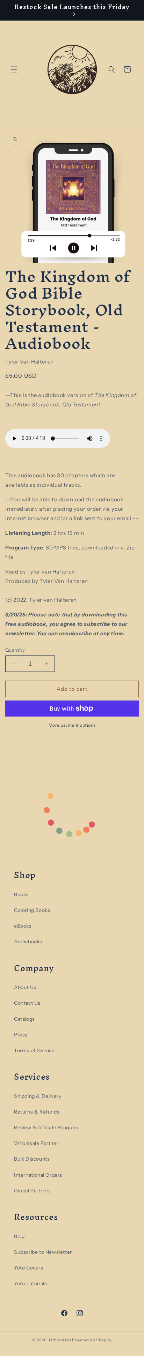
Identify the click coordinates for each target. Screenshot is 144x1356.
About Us (25, 987)
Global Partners (32, 1191)
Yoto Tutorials (30, 1283)
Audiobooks (28, 941)
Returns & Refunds (36, 1112)
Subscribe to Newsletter (43, 1252)
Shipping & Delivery (37, 1096)
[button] (14, 69)
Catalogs (24, 1019)
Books (21, 894)
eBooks (23, 926)
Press (21, 1035)
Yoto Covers (28, 1268)
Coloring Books (32, 910)
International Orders (38, 1175)
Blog (19, 1236)
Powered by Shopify (92, 1340)
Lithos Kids (60, 1340)
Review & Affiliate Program (46, 1127)
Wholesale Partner (36, 1143)
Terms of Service (34, 1050)
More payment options (72, 725)
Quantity (15, 650)
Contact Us (27, 1003)
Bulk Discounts (32, 1159)
